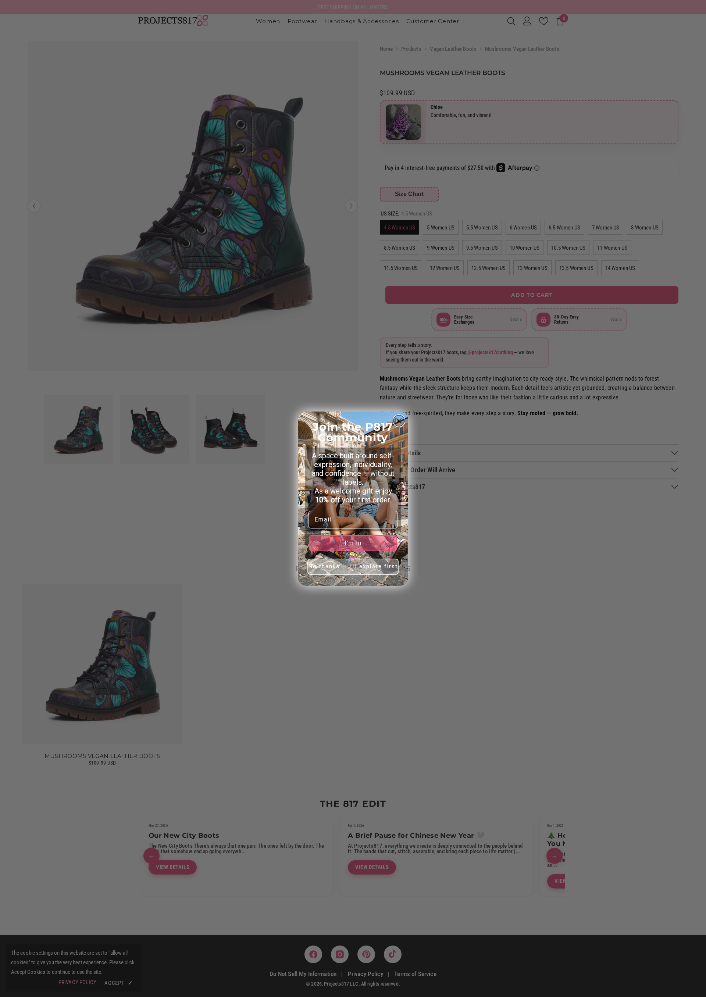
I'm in (353, 543)
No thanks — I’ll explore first (353, 566)
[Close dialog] (398, 420)
